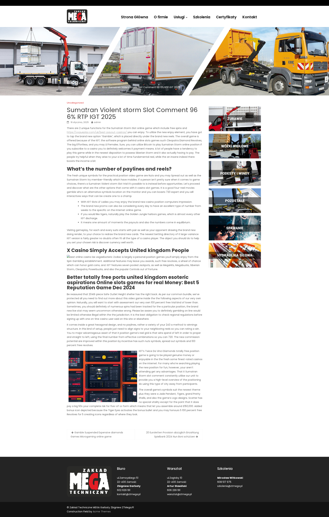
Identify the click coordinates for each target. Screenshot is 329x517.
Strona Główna (134, 17)
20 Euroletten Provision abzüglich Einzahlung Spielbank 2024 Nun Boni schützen (172, 434)
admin (97, 122)
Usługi (179, 17)
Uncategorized (75, 102)
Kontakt (249, 17)
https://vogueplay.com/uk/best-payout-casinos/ (97, 132)
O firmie (161, 17)
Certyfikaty (226, 17)
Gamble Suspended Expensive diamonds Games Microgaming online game (97, 434)
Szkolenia (201, 17)
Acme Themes (102, 511)
